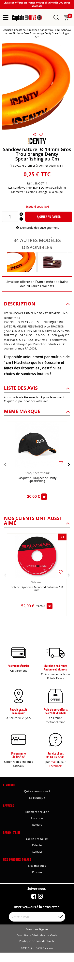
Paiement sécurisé (37, 812)
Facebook (55, 766)
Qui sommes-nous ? (37, 791)
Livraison (37, 818)
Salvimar (37, 582)
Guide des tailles (37, 839)
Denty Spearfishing (37, 473)
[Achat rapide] (44, 496)
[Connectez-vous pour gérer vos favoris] (41, 134)
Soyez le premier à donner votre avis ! (38, 165)
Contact (37, 851)
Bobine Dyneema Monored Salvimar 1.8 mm (37, 589)
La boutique (37, 798)
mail (53, 762)
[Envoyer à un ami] (34, 134)
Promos (37, 872)
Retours (37, 824)
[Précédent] (5, 464)
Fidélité (37, 845)
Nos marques (37, 866)
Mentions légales (37, 929)
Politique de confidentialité (37, 941)
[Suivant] (69, 464)
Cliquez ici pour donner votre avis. (26, 401)
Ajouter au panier (49, 217)
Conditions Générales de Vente (37, 935)
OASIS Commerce (44, 948)
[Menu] (5, 17)
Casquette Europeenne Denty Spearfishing (37, 479)
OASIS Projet (27, 948)
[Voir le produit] (49, 606)
